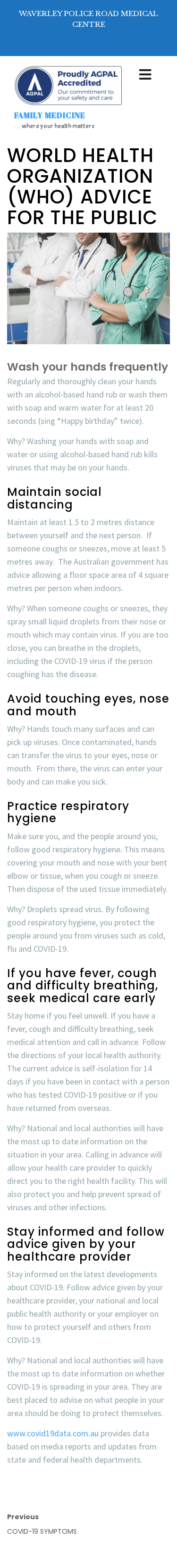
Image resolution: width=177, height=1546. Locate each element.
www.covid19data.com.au (53, 1433)
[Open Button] (145, 75)
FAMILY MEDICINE (49, 115)
